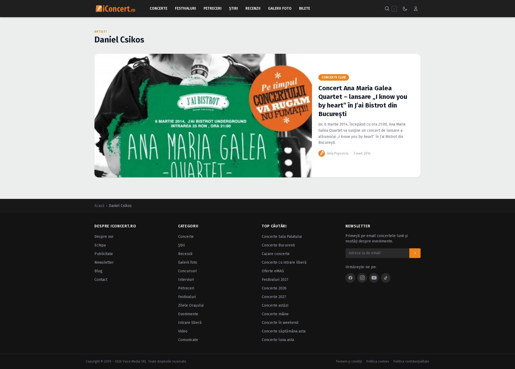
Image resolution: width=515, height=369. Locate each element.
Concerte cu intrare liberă (284, 262)
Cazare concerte (276, 254)
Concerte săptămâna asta (284, 331)
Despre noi (103, 236)
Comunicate (188, 340)
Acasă (99, 205)
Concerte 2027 (274, 297)
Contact (100, 279)
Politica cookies (377, 361)
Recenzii (252, 8)
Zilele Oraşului (191, 305)
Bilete (304, 8)
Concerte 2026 (274, 288)
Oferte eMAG (273, 271)
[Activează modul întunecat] (405, 8)
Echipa (100, 245)
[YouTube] (374, 278)
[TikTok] (386, 278)
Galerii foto (187, 262)
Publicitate (103, 254)
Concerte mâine (275, 314)
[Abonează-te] (415, 253)
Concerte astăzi (275, 305)
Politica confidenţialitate (411, 361)
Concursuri (187, 271)
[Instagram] (362, 278)
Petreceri (213, 8)
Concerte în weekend (280, 322)
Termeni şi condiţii (349, 361)
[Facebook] (350, 278)
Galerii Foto (280, 8)
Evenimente (188, 314)
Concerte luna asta (278, 340)
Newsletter (104, 262)
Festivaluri (185, 8)
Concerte (158, 8)
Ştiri (233, 8)
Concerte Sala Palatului (282, 236)
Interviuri (186, 279)
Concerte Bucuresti (278, 245)
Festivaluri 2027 (275, 279)
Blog (98, 271)
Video (182, 331)
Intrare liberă (190, 322)
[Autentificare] (416, 8)
